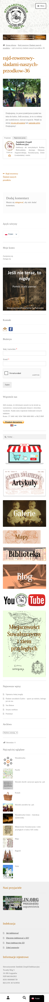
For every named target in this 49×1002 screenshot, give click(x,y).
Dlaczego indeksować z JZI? (17, 938)
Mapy (17, 839)
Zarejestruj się (8, 256)
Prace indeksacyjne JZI (15, 943)
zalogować (19, 202)
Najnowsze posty (20, 138)
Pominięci (9, 714)
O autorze (7, 138)
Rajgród (18, 851)
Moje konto (8, 998)
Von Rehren (10, 705)
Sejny (17, 866)
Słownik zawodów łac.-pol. (24, 805)
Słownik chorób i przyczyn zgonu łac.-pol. (30, 782)
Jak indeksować (12, 933)
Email (6, 359)
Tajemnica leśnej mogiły (14, 694)
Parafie (17, 770)
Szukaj (24, 998)
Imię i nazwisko (10, 349)
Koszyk (17, 793)
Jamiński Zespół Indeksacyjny (24, 143)
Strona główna (11, 45)
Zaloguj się (7, 259)
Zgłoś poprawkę (12, 947)
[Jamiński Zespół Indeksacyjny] (10, 146)
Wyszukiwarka (20, 758)
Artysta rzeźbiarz (12, 710)
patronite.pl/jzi (34, 123)
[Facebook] (9, 155)
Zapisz (7, 385)
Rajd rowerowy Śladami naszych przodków (10, 176)
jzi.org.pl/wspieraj (18, 123)
